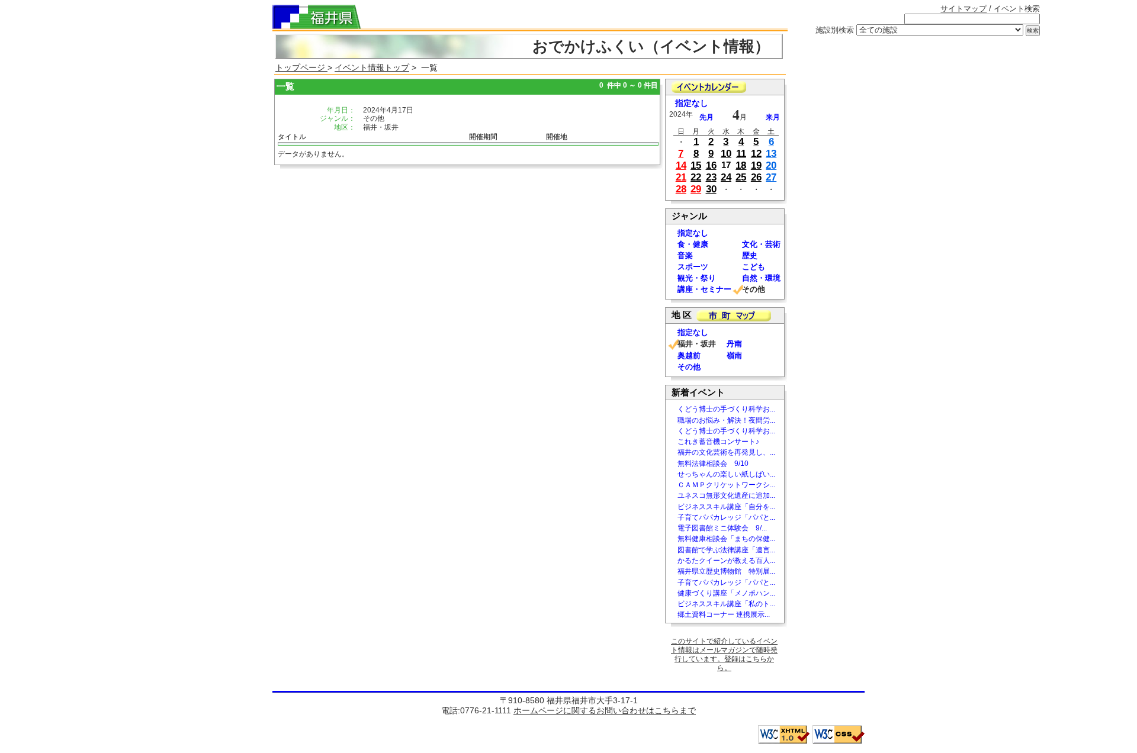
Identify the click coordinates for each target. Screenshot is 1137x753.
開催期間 (483, 137)
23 (711, 177)
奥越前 (689, 355)
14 (681, 165)
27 (771, 177)
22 (695, 177)
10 (726, 153)
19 (756, 165)
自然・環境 (761, 277)
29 (695, 189)
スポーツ (692, 266)
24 (726, 177)
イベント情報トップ (372, 67)
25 (740, 177)
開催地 (556, 137)
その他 (689, 366)
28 (681, 189)
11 (741, 153)
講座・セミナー (704, 289)
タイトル (292, 137)
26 (756, 177)
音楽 (685, 255)
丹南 (734, 343)
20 (771, 165)
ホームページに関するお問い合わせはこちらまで (604, 710)
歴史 (749, 255)
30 (711, 189)
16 (711, 165)
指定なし (691, 103)
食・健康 (692, 244)
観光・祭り (696, 277)
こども (753, 266)
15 (695, 165)
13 (771, 153)
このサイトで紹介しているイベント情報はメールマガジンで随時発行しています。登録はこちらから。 (724, 654)
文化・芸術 (761, 244)
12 (756, 153)
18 (740, 165)
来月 (773, 117)
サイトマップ (963, 8)
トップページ (301, 67)
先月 (706, 117)
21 (681, 177)
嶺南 (734, 355)
